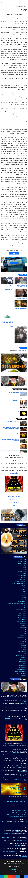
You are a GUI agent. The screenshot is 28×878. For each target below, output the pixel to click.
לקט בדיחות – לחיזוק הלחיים (13, 411)
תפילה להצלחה (22, 665)
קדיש (25, 639)
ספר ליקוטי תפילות (22, 617)
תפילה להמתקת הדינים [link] (22, 771)
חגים (25, 587)
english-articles (22, 561)
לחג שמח (17, 812)
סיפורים (24, 607)
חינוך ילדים (23, 589)
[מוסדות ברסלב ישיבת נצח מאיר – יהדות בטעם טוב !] (21, 280)
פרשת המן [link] (24, 698)
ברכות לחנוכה (22, 801)
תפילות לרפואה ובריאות (20, 671)
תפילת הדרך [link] (23, 707)
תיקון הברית (11, 285)
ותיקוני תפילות (5, 851)
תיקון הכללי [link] (23, 714)
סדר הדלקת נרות (11, 801)
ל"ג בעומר (23, 599)
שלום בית (24, 653)
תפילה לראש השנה (13, 816)
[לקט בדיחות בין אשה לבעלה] (23, 394)
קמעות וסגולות (22, 643)
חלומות (24, 591)
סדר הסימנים (23, 816)
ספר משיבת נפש (22, 619)
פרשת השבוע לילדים (21, 637)
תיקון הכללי (23, 657)
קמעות (5, 848)
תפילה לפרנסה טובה (21, 669)
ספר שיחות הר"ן (22, 623)
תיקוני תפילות (23, 659)
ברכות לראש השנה (21, 571)
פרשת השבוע (23, 635)
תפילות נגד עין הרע (21, 673)
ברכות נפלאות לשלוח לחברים (9, 745)
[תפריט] (1, 3)
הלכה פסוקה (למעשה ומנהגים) (19, 583)
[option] (14, 264)
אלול (25, 565)
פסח (25, 633)
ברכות (24, 569)
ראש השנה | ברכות (21, 814)
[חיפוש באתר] (26, 3)
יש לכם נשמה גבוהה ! (9, 289)
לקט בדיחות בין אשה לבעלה (13, 392)
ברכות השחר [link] (24, 712)
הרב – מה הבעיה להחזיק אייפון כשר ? (11, 421)
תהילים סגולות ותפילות (21, 655)
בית (25, 6)
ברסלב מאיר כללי (20, 6)
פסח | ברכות (23, 812)
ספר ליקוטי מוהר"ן (22, 613)
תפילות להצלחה (23, 856)
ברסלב (24, 573)
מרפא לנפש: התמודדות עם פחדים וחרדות (16, 603)
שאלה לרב (23, 647)
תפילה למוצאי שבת (21, 840)
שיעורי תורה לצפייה (21, 651)
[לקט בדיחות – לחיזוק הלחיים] (23, 413)
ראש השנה (23, 645)
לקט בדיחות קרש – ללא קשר (21, 397)
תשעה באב (23, 675)
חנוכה (25, 593)
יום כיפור (24, 597)
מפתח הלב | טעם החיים (14, 265)
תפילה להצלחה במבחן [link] (15, 845)
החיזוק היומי (23, 577)
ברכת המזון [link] (23, 703)
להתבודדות (19, 749)
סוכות (25, 605)
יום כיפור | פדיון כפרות (21, 803)
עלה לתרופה (23, 627)
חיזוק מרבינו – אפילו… (22, 313)
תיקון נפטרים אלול (15, 433)
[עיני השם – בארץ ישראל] (21, 293)
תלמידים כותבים (22, 661)
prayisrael (11, 326)
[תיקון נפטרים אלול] (23, 435)
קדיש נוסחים (23, 641)
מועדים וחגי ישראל (22, 601)
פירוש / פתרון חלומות (17, 831)
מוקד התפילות (20, 871)
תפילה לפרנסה (13, 696)
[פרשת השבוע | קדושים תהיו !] (21, 334)
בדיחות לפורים (16, 400)
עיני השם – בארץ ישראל (22, 298)
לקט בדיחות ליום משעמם (14, 406)
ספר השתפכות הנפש (21, 609)
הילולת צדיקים (23, 579)
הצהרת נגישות (14, 869)
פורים (25, 631)
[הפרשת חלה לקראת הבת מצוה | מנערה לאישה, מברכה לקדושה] (21, 303)
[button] (14, 494)
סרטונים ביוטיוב (15, 767)
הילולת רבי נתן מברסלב (20, 581)
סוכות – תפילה (22, 808)
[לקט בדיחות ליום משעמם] (23, 407)
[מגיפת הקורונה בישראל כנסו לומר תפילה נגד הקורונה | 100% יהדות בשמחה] (7, 316)
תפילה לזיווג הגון (22, 667)
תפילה (24, 663)
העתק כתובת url (14, 253)
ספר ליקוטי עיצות (22, 615)
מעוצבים (8, 814)
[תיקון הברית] (7, 280)
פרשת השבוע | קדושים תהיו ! (21, 343)
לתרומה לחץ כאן (10, 867)
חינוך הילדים (16, 752)
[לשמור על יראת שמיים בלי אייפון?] (23, 446)
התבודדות (24, 585)
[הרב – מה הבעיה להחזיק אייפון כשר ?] (23, 423)
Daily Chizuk (23, 559)
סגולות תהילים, (11, 851)
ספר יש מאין (23, 611)
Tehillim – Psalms (21, 563)
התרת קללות (14, 821)
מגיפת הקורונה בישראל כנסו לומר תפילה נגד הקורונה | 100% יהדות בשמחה (7, 322)
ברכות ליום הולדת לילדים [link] (21, 779)
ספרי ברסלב (23, 625)
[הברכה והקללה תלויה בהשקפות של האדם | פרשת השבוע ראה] (23, 441)
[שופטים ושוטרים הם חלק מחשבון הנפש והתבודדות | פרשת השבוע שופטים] (23, 429)
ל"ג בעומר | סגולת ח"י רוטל (19, 806)
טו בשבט (24, 595)
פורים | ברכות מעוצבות (20, 810)
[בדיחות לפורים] (23, 402)
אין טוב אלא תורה (9, 300)
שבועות (24, 649)
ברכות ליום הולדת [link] (23, 775)
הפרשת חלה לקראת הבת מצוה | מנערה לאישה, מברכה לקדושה (21, 310)
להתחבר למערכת (22, 350)
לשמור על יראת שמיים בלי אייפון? (12, 444)
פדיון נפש (24, 629)
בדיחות (24, 567)
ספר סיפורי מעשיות (21, 621)
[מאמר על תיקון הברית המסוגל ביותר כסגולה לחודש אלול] (23, 451)
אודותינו (14, 873)
